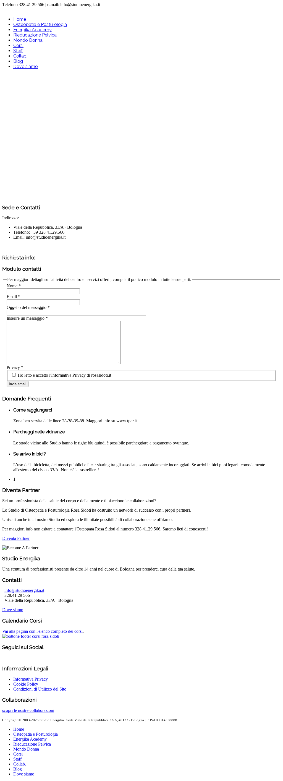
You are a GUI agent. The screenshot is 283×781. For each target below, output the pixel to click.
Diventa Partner (16, 538)
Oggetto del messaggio (28, 307)
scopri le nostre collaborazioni (28, 710)
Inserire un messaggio (27, 318)
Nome (14, 285)
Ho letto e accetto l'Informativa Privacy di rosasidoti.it (64, 375)
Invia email (17, 384)
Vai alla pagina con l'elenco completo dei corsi (42, 631)
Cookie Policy (25, 684)
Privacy (15, 367)
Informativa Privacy (30, 679)
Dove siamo (12, 609)
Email (13, 296)
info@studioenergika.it (24, 590)
